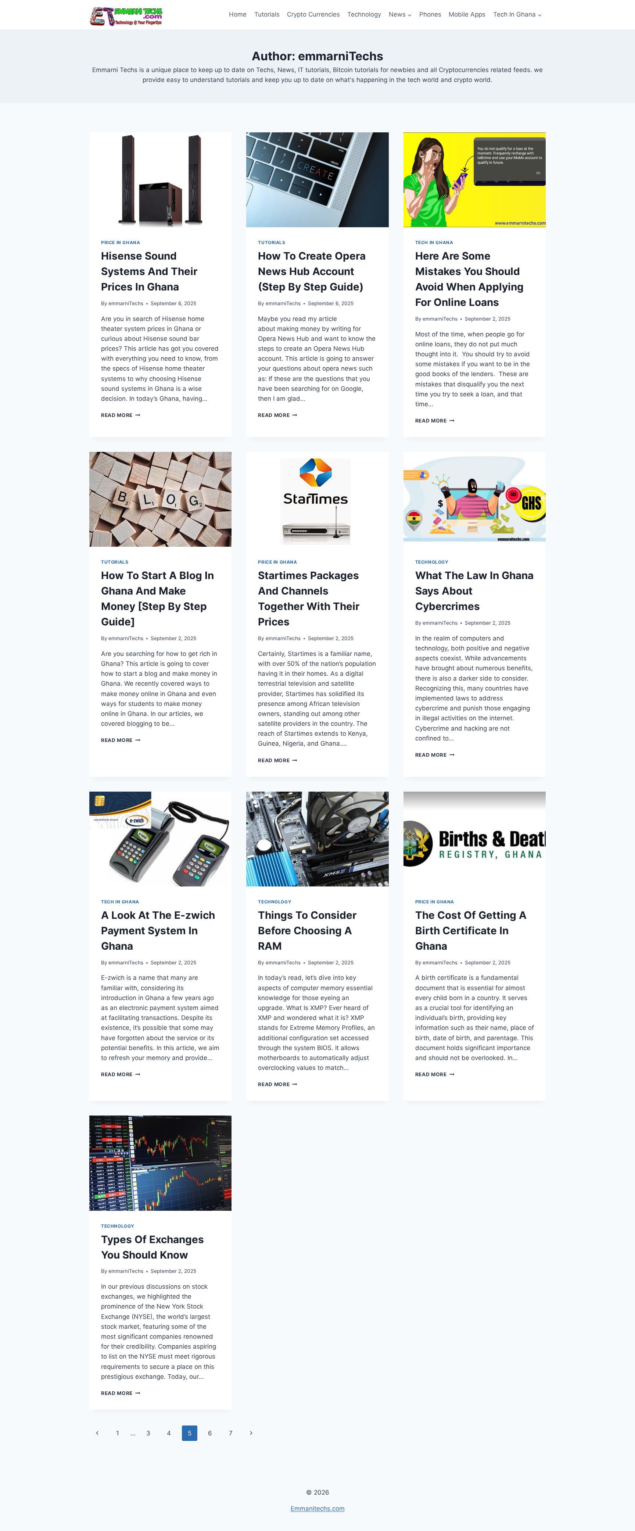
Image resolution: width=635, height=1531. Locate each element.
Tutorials (267, 14)
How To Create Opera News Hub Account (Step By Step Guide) (312, 271)
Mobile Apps (467, 14)
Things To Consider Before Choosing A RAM (307, 930)
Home (238, 14)
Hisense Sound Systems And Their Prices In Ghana (149, 271)
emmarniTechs (125, 303)
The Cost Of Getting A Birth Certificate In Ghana (471, 930)
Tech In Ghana (434, 242)
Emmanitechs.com (318, 1508)
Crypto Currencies (313, 14)
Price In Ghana (120, 242)
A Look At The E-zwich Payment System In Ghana (158, 930)
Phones (430, 14)
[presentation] (160, 179)
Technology (364, 14)
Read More (120, 415)
